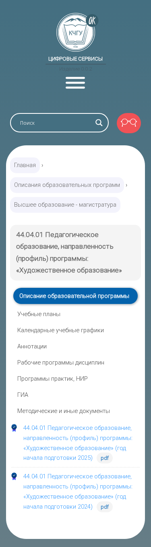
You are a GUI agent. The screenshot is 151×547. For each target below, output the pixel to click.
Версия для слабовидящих (129, 123)
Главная (25, 165)
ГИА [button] (22, 394)
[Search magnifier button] (99, 122)
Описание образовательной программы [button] (74, 296)
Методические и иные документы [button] (63, 411)
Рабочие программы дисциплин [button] (60, 362)
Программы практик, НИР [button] (52, 378)
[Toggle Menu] (75, 83)
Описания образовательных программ (67, 185)
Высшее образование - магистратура (65, 204)
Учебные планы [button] (38, 314)
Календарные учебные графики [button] (60, 330)
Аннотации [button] (32, 346)
